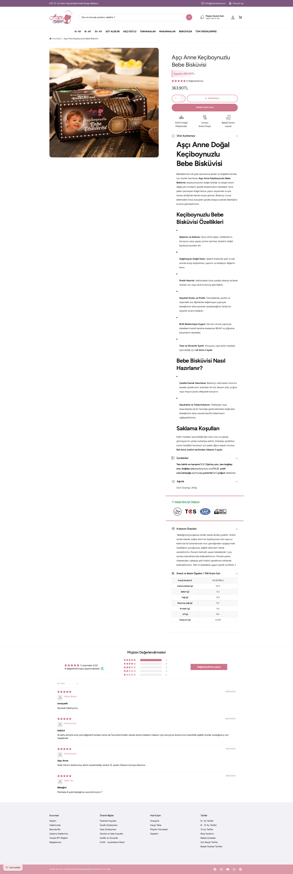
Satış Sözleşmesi (108, 829)
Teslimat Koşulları (108, 820)
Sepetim (154, 833)
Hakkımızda (54, 825)
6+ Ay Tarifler (207, 820)
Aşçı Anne (59, 869)
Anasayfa (154, 820)
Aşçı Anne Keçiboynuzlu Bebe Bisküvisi (81, 38)
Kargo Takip (155, 825)
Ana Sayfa (56, 38)
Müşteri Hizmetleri (159, 829)
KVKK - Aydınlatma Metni (112, 842)
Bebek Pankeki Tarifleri (211, 846)
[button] (240, 17)
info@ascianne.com (215, 3)
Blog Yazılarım (207, 833)
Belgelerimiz (55, 842)
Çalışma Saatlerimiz (58, 833)
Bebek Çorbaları (208, 838)
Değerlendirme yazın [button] (209, 666)
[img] (64, 691)
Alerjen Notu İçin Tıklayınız (187, 502)
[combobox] (136, 17)
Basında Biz (54, 829)
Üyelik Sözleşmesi (108, 825)
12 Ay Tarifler (207, 829)
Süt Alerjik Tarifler (209, 842)
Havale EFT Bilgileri (58, 838)
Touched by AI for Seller (102, 869)
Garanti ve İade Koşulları (111, 833)
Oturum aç (238, 3)
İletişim (52, 820)
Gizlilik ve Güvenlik (109, 838)
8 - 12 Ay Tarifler (209, 825)
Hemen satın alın (204, 107)
